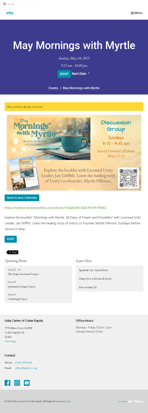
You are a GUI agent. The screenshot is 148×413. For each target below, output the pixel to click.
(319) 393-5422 (23, 362)
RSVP (64, 74)
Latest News (84, 260)
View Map (10, 341)
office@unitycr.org (26, 368)
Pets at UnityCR (88, 287)
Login (68, 401)
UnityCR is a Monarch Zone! (95, 278)
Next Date (79, 74)
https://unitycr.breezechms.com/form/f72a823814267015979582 (55, 208)
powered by (129, 404)
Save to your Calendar (22, 197)
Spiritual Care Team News (93, 270)
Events (53, 88)
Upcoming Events (16, 260)
